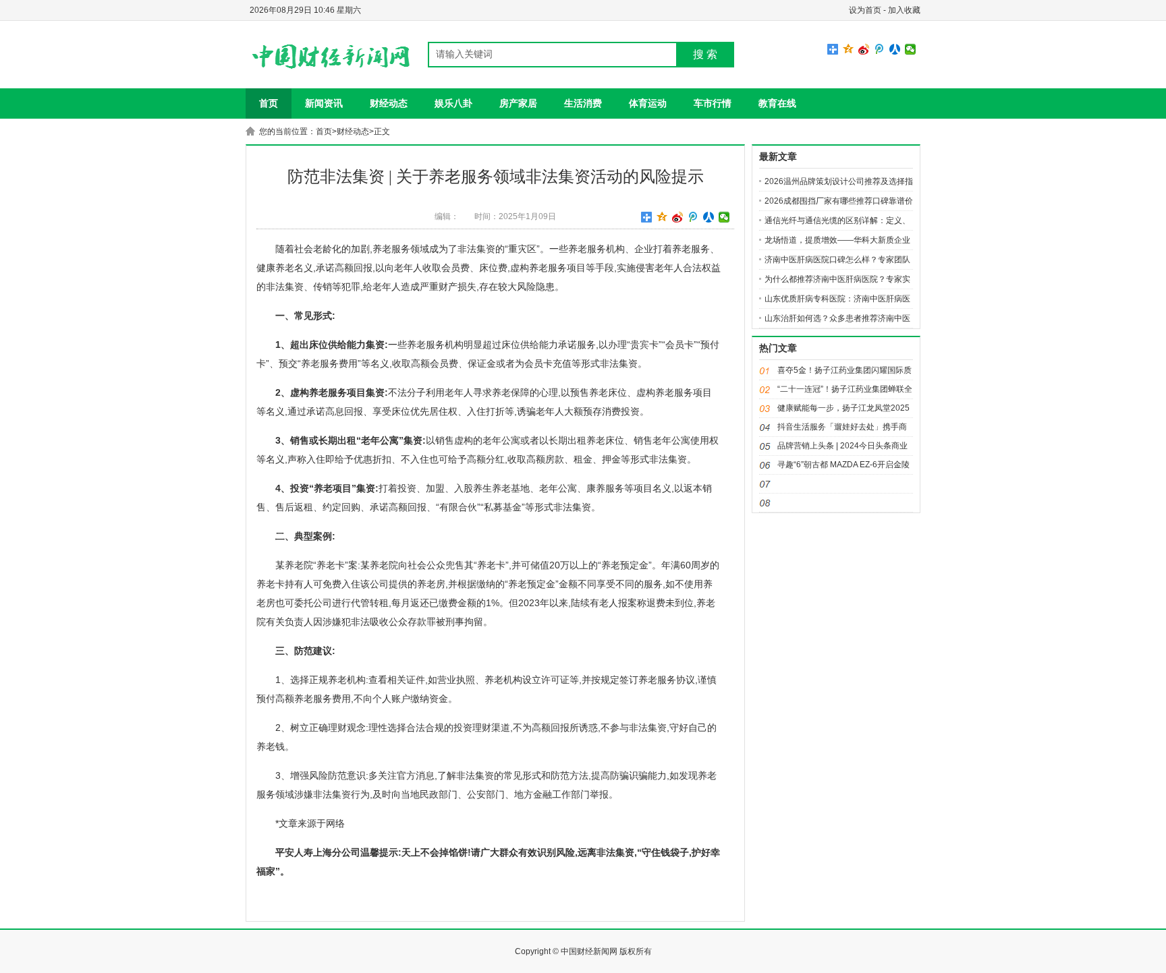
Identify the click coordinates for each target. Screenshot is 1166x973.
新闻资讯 (324, 103)
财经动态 (389, 103)
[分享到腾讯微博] (879, 49)
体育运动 (648, 103)
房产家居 (518, 103)
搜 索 (705, 54)
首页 (268, 103)
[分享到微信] (910, 49)
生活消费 (583, 103)
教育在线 (777, 103)
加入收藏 (904, 10)
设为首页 (865, 10)
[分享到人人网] (895, 49)
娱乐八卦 (453, 103)
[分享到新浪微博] (864, 49)
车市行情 (712, 103)
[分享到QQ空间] (848, 49)
